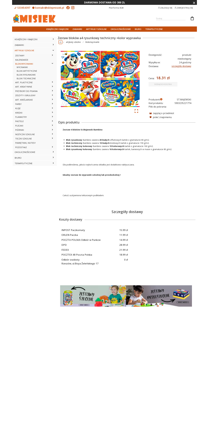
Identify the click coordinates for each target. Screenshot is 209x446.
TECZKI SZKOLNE (23, 138)
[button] (53, 39)
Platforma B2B (116, 7)
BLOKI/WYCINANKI (24, 63)
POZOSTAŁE (21, 147)
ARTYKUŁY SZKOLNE (96, 29)
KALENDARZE (21, 59)
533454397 (23, 7)
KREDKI (18, 112)
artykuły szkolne (73, 42)
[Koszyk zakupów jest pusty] (192, 19)
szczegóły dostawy (181, 66)
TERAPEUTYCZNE (154, 29)
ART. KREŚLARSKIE (24, 99)
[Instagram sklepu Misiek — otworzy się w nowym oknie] (73, 8)
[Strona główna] (60, 42)
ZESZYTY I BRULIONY (25, 95)
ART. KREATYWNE (23, 86)
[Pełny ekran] (136, 111)
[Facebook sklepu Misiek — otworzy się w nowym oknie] (68, 8)
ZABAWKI (77, 29)
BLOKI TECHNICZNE (26, 78)
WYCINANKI (22, 67)
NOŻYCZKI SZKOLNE (25, 134)
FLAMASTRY (21, 117)
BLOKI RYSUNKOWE (26, 74)
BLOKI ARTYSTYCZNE (27, 71)
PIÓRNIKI (19, 130)
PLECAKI (19, 125)
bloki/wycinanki (92, 42)
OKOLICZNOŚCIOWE (121, 29)
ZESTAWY (19, 55)
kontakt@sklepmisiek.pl (49, 7)
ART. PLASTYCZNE (24, 82)
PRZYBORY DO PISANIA (26, 91)
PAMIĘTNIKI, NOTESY (25, 143)
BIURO (138, 29)
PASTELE (19, 121)
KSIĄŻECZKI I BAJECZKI (57, 29)
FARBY (18, 104)
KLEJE (17, 108)
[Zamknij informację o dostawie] (194, 3)
